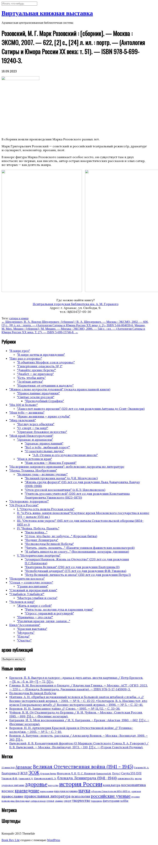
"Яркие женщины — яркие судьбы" (43, 416)
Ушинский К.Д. (25, 778)
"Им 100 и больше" (23, 405)
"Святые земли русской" (35, 397)
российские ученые (111, 796)
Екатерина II (10, 773)
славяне (59, 801)
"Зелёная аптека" (30, 381)
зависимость (126, 778)
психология (80, 796)
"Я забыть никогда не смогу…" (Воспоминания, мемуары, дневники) (77, 551)
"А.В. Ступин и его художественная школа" (65, 455)
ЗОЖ (34, 773)
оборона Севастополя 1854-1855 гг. (111, 791)
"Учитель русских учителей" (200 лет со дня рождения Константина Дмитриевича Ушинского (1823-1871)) (77, 495)
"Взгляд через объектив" (35, 424)
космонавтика (133, 785)
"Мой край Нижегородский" (31, 436)
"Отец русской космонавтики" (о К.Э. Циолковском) (65, 490)
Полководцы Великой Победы (32, 693)
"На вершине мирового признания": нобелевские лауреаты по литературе (66, 466)
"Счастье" (24, 640)
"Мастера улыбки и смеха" (37, 598)
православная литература (47, 796)
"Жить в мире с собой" (34, 605)
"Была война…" (36, 532)
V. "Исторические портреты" (39, 555)
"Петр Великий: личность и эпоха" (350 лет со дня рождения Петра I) (78, 575)
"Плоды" (23, 636)
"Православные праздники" (38, 393)
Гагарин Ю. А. (141, 767)
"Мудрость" (25, 633)
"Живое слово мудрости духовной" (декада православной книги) (59, 389)
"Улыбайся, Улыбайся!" (26, 594)
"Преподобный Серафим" (44, 401)
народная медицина (66, 791)
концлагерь (111, 785)
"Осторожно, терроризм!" (29, 501)
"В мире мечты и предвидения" (41, 354)
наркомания (46, 791)
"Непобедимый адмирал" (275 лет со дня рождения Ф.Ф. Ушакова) (75, 571)
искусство (53, 785)
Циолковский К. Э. (45, 778)
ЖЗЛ (24, 773)
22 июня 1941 (8, 767)
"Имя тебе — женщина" (27, 412)
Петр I (116, 773)
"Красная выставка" (32, 629)
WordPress (53, 840)
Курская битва (48, 773)
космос (8, 791)
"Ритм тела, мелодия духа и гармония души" (59, 609)
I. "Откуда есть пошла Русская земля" (45, 509)
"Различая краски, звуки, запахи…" (43, 621)
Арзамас (23, 766)
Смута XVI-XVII (131, 773)
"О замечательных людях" (44, 451)
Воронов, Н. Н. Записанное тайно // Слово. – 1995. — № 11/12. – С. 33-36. (64, 708)
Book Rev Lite (11, 840)
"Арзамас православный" (44, 443)
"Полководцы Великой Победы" (49, 544)
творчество (81, 801)
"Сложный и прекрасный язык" (33, 590)
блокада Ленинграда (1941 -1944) (87, 778)
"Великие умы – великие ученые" (42, 474)
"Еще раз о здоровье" (25, 358)
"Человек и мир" (22, 602)
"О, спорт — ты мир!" (32, 428)
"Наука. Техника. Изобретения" (33, 470)
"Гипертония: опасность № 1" (39, 366)
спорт (67, 801)
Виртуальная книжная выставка (47, 13)
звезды (138, 778)
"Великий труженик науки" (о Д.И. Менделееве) (61, 478)
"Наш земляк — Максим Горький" (50, 463)
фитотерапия (111, 801)
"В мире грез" (19, 351)
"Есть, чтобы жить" (31, 378)
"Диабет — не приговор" (35, 374)
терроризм (96, 801)
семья (50, 801)
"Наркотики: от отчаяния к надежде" (45, 385)
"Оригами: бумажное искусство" (42, 432)
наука (84, 790)
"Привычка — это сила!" (35, 617)
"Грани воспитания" (32, 586)
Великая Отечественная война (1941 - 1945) (83, 767)
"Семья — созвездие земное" (31, 582)
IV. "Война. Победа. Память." (38, 528)
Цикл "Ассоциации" (24, 625)
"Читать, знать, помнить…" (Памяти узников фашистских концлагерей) (79, 548)
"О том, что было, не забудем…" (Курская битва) (61, 536)
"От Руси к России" (24, 505)
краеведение (27, 790)
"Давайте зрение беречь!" (36, 370)
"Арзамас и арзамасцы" (35, 439)
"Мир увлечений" (22, 420)
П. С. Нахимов (86, 773)
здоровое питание (13, 785)
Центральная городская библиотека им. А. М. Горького (75, 304)
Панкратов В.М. (103, 773)
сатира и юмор (19, 318)
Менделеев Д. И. (67, 773)
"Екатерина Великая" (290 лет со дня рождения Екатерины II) (72, 567)
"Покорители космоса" (27, 578)
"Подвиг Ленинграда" (41, 540)
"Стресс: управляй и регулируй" (49, 613)
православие (13, 796)
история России (80, 784)
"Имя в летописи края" (34, 459)
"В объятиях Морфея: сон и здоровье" (46, 362)
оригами (136, 791)
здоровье (36, 784)
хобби (124, 801)
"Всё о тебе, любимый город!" (47, 447)
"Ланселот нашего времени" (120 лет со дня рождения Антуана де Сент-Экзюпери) (81, 409)
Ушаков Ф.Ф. (10, 778)
